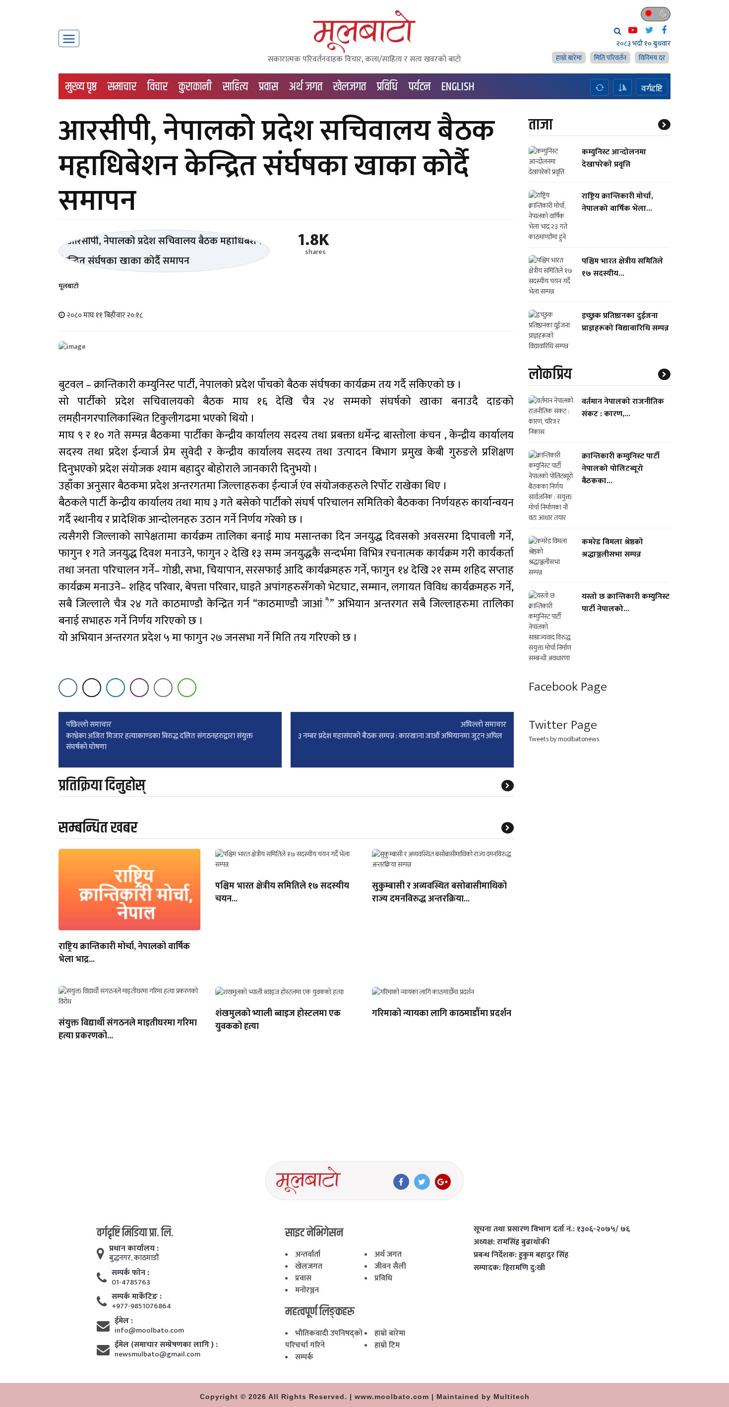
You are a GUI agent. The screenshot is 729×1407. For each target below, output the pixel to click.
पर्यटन (419, 87)
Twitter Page (563, 725)
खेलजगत (349, 87)
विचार (157, 87)
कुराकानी (195, 87)
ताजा (540, 125)
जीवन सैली (390, 1266)
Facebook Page (568, 687)
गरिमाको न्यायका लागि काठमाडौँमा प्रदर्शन (441, 1014)
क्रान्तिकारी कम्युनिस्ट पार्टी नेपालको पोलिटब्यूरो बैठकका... (621, 468)
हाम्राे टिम (387, 1345)
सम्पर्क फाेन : (130, 1273)
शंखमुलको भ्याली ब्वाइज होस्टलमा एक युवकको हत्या (278, 1020)
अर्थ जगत (305, 87)
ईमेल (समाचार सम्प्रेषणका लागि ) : (166, 1345)
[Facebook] (401, 1182)
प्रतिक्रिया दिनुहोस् (102, 785)
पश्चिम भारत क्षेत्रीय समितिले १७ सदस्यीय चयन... (282, 893)
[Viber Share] (139, 687)
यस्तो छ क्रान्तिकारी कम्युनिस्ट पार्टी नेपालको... (625, 603)
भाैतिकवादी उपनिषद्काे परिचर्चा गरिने (324, 1339)
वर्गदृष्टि (652, 88)
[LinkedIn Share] (115, 687)
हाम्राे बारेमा (569, 58)
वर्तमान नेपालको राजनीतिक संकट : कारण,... (623, 408)
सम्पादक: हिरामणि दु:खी (509, 1268)
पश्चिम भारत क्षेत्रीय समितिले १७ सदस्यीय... (622, 267)
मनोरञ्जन (307, 1290)
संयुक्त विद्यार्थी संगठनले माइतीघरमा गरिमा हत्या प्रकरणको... (128, 1030)
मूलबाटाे (69, 286)
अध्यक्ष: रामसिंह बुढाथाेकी (511, 1242)
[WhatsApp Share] (187, 687)
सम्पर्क (304, 1357)
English (458, 87)
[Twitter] (422, 1182)
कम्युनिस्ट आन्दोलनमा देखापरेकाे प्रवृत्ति (614, 158)
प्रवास (268, 87)
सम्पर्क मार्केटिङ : (137, 1297)
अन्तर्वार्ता (307, 1254)
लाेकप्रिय (550, 374)
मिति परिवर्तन (610, 58)
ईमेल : (124, 1321)
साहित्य (235, 87)
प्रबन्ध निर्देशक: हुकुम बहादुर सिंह (521, 1255)
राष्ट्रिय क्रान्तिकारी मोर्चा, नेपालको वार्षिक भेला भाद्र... (124, 953)
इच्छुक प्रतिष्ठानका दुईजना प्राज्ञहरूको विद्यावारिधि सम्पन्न (625, 322)
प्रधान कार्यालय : (134, 1249)
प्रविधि (387, 87)
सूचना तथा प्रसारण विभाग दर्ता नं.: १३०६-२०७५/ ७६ (552, 1229)
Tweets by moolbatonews (564, 739)
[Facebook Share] (68, 687)
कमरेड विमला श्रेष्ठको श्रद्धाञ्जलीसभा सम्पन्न (612, 548)
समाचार (122, 87)
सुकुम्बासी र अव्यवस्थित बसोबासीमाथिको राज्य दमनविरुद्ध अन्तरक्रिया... (439, 893)
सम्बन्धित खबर (98, 828)
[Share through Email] (163, 687)
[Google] (443, 1182)
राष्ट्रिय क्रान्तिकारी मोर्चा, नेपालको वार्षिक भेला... (617, 202)
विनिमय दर (652, 58)
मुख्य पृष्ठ (81, 87)
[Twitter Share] (91, 687)
